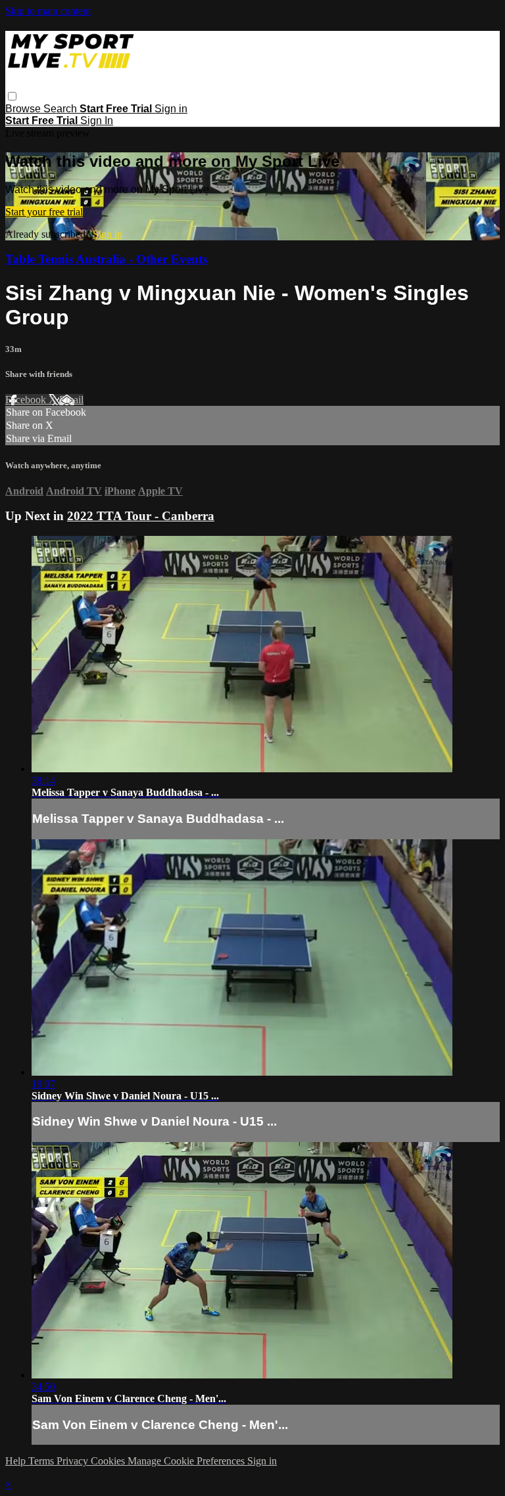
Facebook (27, 399)
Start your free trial (44, 211)
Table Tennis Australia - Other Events (106, 259)
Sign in (171, 108)
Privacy (74, 1460)
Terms (42, 1460)
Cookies (109, 1460)
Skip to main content (48, 10)
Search (61, 108)
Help (16, 1460)
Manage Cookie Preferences (187, 1460)
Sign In (96, 120)
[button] (12, 96)
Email (71, 399)
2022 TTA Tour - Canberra (140, 516)
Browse (24, 108)
